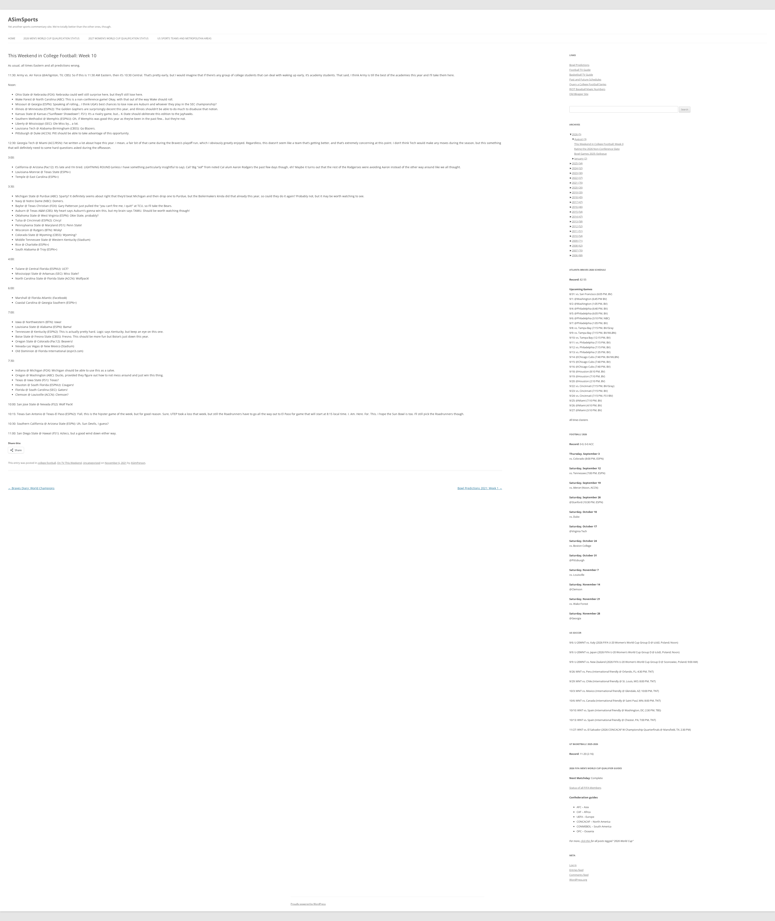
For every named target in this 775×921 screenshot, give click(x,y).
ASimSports (23, 19)
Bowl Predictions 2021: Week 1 (480, 488)
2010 (577, 236)
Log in (573, 865)
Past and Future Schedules (585, 79)
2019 (577, 192)
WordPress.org (578, 879)
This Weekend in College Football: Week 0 (598, 144)
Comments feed (579, 875)
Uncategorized (91, 463)
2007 (577, 250)
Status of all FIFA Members (585, 788)
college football (47, 463)
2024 (577, 168)
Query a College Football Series (587, 84)
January (580, 158)
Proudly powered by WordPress (308, 904)
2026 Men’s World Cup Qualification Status (51, 38)
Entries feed (576, 870)
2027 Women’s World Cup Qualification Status (118, 38)
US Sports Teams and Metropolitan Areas (184, 38)
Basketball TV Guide (581, 74)
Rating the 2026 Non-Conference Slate (597, 149)
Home (11, 38)
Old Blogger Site (578, 94)
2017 (577, 202)
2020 (577, 187)
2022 (577, 178)
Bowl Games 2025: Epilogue (590, 153)
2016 (577, 207)
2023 (577, 173)
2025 (577, 163)
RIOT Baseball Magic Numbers (587, 89)
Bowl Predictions (579, 65)
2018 (577, 197)
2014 (577, 216)
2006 (577, 255)
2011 (577, 231)
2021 (577, 183)
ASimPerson (138, 463)
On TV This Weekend (69, 463)
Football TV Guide (580, 70)
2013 (577, 221)
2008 (577, 245)
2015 (577, 212)
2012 (577, 226)
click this (585, 841)
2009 (577, 241)
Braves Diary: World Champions (31, 488)
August (580, 139)
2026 (576, 134)
